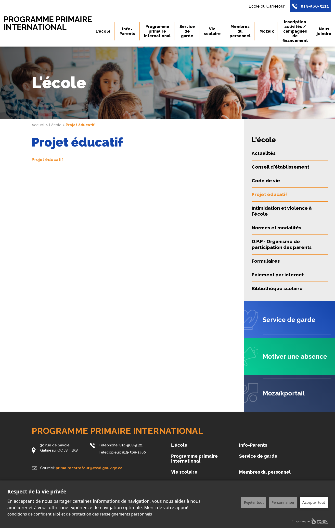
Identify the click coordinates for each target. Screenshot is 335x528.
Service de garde (187, 31)
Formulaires (266, 261)
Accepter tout (313, 502)
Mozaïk (266, 31)
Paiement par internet (278, 274)
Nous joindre (324, 31)
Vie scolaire (212, 31)
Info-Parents (127, 31)
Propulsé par (301, 521)
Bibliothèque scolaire (277, 288)
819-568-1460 (134, 452)
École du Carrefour (267, 6)
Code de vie (266, 180)
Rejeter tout (254, 502)
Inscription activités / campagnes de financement (295, 31)
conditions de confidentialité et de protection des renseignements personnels (79, 514)
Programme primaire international (48, 23)
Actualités (264, 153)
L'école (103, 31)
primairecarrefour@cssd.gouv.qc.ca (89, 468)
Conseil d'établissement (280, 167)
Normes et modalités (276, 227)
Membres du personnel (240, 31)
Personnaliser (283, 502)
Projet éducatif (47, 159)
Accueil (38, 125)
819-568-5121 (315, 6)
